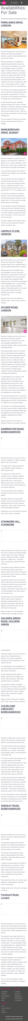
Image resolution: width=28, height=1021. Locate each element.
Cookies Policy (17, 991)
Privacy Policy (17, 993)
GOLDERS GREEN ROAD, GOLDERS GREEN (10, 621)
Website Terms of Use (19, 998)
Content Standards (18, 1000)
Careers (3, 1000)
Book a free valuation (6, 995)
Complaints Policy (18, 995)
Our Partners (4, 993)
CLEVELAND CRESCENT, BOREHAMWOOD (11, 709)
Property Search (4, 991)
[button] (21, 3)
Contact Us (4, 998)
